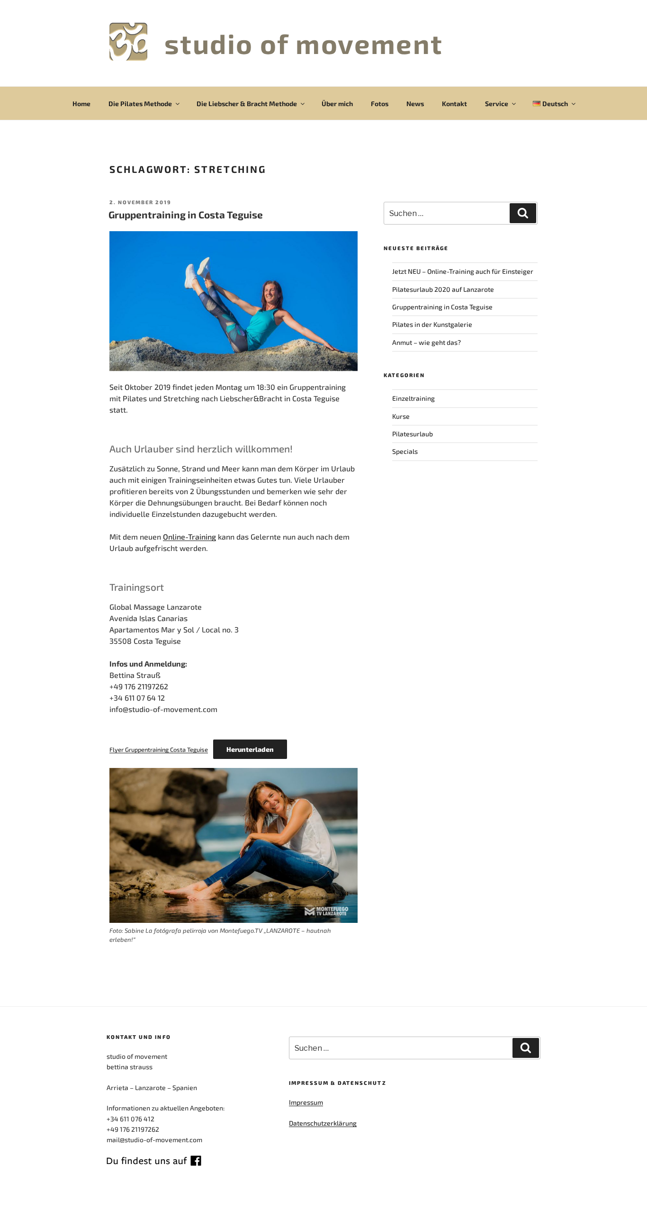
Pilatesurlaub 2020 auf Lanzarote (443, 289)
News (415, 103)
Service (496, 103)
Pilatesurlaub (412, 434)
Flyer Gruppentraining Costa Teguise (158, 749)
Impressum (306, 1102)
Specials (405, 451)
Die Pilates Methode (140, 103)
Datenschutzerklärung (323, 1123)
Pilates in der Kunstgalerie (432, 324)
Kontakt (454, 103)
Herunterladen (250, 749)
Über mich (337, 103)
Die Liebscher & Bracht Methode (247, 103)
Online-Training (189, 536)
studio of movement (303, 43)
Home (81, 103)
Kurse (401, 416)
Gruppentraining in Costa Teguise (185, 214)
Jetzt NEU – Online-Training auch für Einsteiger (462, 271)
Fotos (379, 103)
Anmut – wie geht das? (426, 342)
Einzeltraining (413, 398)
